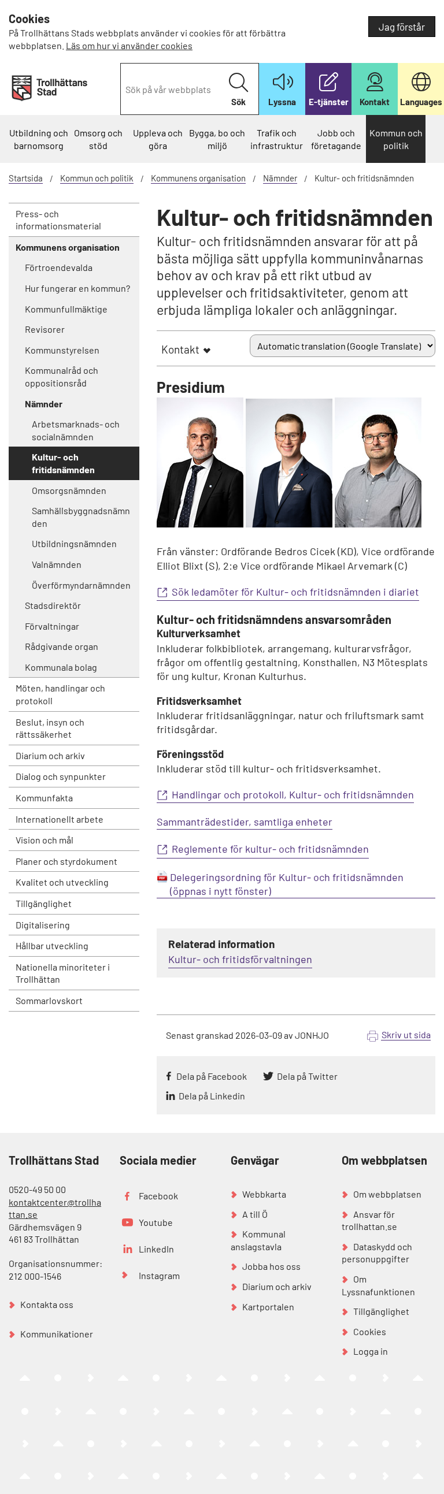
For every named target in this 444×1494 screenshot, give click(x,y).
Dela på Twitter (307, 1076)
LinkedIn (156, 1248)
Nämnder (280, 178)
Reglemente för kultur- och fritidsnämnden (270, 848)
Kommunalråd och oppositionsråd (61, 376)
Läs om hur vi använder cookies (129, 45)
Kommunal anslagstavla (258, 1240)
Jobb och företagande (336, 139)
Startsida (26, 178)
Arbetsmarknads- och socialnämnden (76, 430)
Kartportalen (268, 1306)
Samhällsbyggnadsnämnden (81, 517)
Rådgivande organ (61, 646)
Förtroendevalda (58, 267)
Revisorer (45, 329)
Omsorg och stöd (98, 139)
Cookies (369, 1331)
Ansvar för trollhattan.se (369, 1220)
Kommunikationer (56, 1333)
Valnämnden (57, 564)
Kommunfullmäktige (66, 308)
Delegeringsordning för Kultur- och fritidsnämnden (287, 877)
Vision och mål (44, 839)
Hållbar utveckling (52, 945)
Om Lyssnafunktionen (378, 1285)
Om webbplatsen (387, 1193)
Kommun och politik (396, 139)
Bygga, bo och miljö (217, 139)
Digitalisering (43, 924)
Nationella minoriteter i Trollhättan (63, 973)
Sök (238, 101)
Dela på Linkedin (212, 1095)
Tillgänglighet (44, 903)
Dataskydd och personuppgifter (377, 1253)
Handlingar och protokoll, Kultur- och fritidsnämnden (293, 794)
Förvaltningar (52, 625)
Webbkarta (264, 1193)
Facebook (158, 1195)
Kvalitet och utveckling (62, 881)
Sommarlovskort (49, 1000)
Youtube (156, 1222)
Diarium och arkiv (50, 755)
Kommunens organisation (198, 178)
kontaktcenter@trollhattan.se (55, 1208)
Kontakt (180, 349)
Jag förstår (402, 26)
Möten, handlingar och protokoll (60, 694)
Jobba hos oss (271, 1266)
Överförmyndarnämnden (81, 584)
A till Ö (255, 1214)
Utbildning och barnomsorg (38, 139)
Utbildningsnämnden (74, 543)
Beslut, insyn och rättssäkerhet (50, 728)
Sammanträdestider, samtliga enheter (244, 822)
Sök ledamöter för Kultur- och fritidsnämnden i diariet (295, 591)
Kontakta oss (46, 1304)
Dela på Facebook (211, 1076)
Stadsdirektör (53, 605)
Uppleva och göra (158, 139)
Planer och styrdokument (66, 861)
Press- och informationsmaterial (58, 220)
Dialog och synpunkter (61, 776)
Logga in (370, 1351)
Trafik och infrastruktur (276, 139)
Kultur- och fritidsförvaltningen (240, 959)
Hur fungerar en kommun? (77, 288)
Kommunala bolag (61, 666)
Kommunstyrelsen (62, 349)
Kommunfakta (44, 797)
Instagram (159, 1275)
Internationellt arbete (59, 818)
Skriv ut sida (406, 1034)
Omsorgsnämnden (69, 490)
